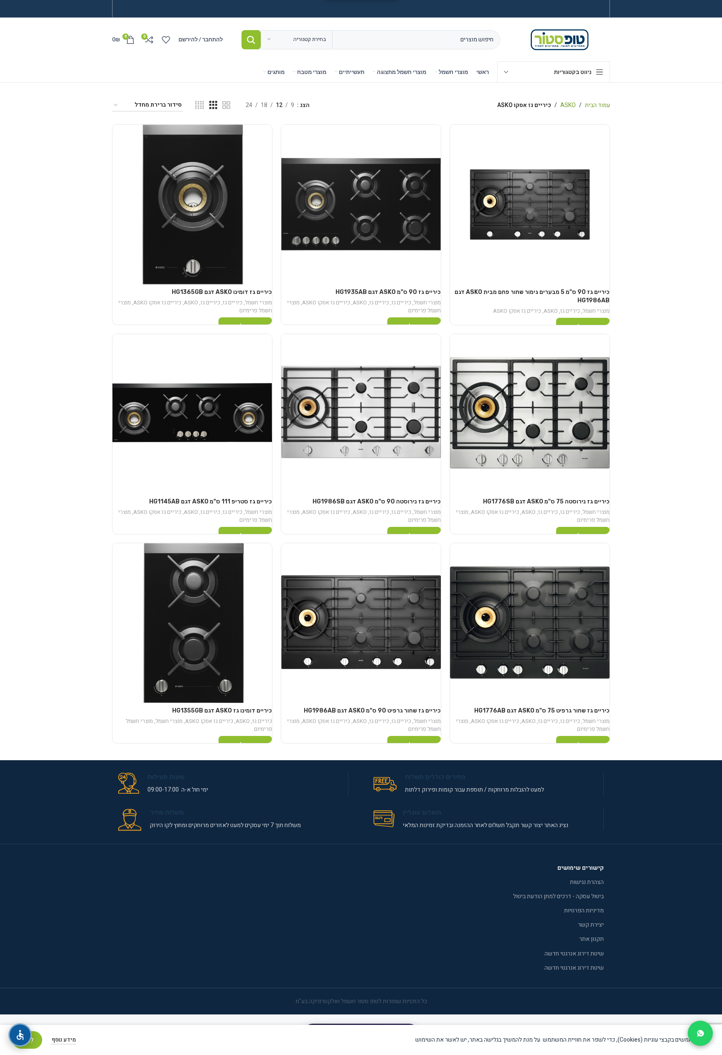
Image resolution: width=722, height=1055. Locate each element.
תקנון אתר (591, 939)
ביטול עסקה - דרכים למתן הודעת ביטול (558, 896)
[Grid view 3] (213, 105)
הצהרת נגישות (587, 882)
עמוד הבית (597, 105)
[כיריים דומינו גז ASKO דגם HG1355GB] (192, 623)
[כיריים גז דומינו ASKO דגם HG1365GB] (192, 204)
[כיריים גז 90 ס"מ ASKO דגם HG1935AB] (361, 204)
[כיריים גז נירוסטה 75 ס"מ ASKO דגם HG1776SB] (530, 414)
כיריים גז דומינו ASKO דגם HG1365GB (222, 292)
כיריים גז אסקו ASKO (517, 311)
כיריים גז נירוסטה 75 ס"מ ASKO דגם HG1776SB (546, 501)
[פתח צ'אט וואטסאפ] (700, 1033)
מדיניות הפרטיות (584, 910)
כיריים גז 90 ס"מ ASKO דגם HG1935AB (388, 292)
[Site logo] (561, 39)
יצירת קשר (591, 924)
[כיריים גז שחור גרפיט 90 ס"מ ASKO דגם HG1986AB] (361, 623)
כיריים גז (570, 311)
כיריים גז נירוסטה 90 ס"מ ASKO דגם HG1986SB (377, 501)
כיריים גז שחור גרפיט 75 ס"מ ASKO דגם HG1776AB (542, 710)
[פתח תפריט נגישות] (20, 1035)
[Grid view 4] (199, 105)
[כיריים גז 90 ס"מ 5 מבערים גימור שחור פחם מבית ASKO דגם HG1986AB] (530, 204)
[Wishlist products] (166, 39)
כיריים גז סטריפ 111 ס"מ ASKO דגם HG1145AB (210, 501)
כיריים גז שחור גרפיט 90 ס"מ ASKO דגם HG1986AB (372, 710)
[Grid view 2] (226, 105)
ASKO (568, 105)
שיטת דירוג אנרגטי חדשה (574, 953)
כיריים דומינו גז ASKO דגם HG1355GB (222, 710)
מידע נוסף (63, 1040)
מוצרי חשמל (596, 311)
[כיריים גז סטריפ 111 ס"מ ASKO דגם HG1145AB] (192, 414)
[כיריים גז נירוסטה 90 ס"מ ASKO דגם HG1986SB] (361, 414)
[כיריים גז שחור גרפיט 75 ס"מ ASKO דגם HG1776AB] (530, 623)
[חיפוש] (251, 39)
